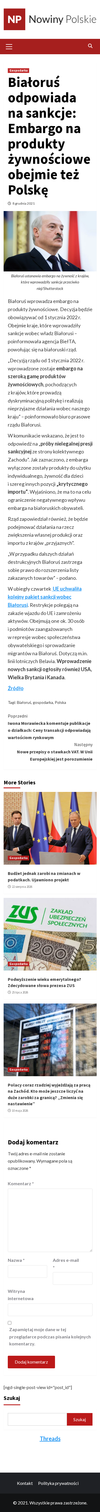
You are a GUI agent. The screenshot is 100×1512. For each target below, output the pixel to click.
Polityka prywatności (58, 1483)
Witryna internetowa (21, 1294)
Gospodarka (18, 70)
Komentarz (21, 1183)
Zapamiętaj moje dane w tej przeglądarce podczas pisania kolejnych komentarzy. (50, 1336)
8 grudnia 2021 (23, 203)
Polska (60, 702)
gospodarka (43, 702)
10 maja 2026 (20, 1111)
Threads (50, 1438)
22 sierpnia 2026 (22, 887)
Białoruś (24, 702)
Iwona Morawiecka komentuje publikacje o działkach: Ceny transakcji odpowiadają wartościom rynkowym (49, 726)
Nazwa (16, 1260)
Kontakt (25, 1483)
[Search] (90, 46)
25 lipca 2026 (20, 992)
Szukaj (12, 1397)
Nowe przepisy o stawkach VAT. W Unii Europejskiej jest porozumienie (54, 751)
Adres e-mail (66, 1263)
